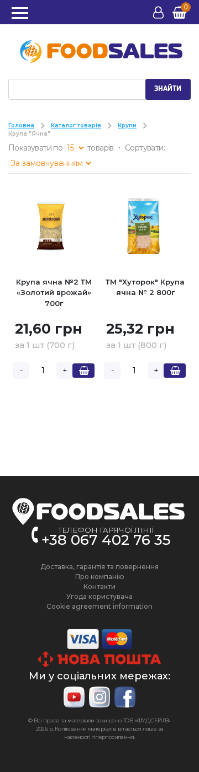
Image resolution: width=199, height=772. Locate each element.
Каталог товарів (76, 125)
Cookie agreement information (99, 606)
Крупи (127, 125)
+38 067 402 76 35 (105, 540)
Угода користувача (99, 596)
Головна (21, 125)
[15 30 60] (75, 147)
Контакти (99, 586)
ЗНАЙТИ (167, 89)
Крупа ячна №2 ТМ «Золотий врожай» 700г (54, 292)
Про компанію (99, 576)
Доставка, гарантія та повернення (99, 566)
